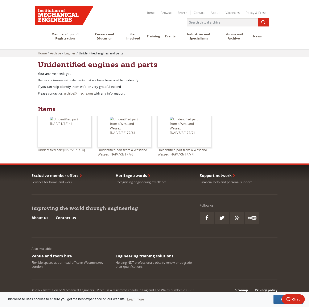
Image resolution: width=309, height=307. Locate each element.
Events (170, 36)
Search (182, 13)
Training (153, 36)
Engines (69, 53)
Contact (199, 13)
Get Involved (133, 36)
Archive (55, 53)
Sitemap (241, 290)
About (215, 13)
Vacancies (233, 13)
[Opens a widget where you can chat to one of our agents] (293, 299)
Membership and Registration (65, 36)
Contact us (66, 217)
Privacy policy (266, 290)
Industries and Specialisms (198, 36)
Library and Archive (233, 36)
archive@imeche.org (78, 93)
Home (150, 13)
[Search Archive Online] (263, 22)
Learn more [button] (135, 299)
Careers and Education (104, 36)
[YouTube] (252, 218)
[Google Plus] (237, 218)
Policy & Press (256, 13)
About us (40, 217)
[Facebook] (207, 218)
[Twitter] (222, 218)
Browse (166, 13)
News (257, 36)
